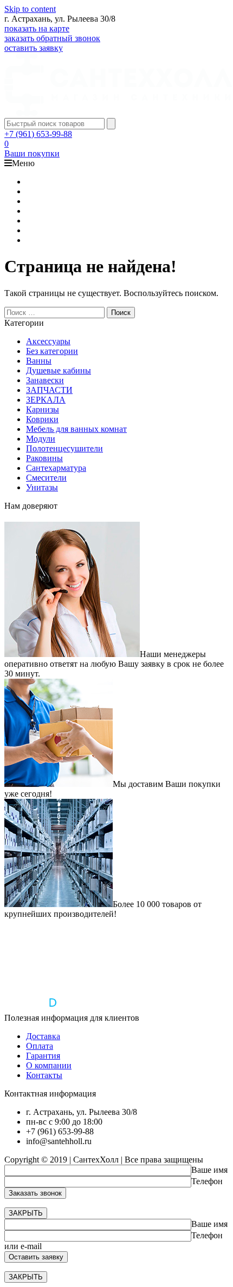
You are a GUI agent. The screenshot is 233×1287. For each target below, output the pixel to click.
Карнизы (42, 409)
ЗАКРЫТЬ (26, 1213)
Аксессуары (48, 341)
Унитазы (42, 487)
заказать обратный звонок (52, 38)
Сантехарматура (56, 467)
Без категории (52, 351)
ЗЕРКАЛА (46, 399)
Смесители (46, 477)
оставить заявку (33, 47)
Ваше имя (209, 1169)
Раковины (44, 458)
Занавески (45, 380)
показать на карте (36, 28)
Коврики (42, 419)
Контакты (44, 1075)
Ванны (38, 360)
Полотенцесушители (64, 448)
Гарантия (43, 1055)
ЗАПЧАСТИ (49, 390)
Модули (40, 438)
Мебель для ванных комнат (76, 429)
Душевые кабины (58, 370)
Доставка (43, 1036)
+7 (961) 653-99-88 (38, 134)
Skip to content (30, 9)
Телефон (207, 1181)
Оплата (39, 1045)
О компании (49, 1065)
